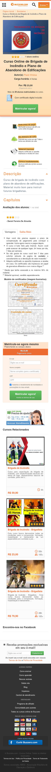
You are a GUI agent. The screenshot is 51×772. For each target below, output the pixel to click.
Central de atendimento (25, 695)
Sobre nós (25, 683)
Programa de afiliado (25, 703)
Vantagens (10, 231)
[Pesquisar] (34, 4)
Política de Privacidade (32, 660)
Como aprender (25, 675)
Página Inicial (8, 11)
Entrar (43, 5)
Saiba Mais (25, 231)
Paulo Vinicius (30, 74)
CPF (11, 376)
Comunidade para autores (25, 707)
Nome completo (15, 367)
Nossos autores (25, 679)
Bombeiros (21, 11)
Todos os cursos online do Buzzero (25, 711)
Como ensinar (25, 671)
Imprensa (25, 691)
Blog (25, 687)
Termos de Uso (15, 660)
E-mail (12, 359)
